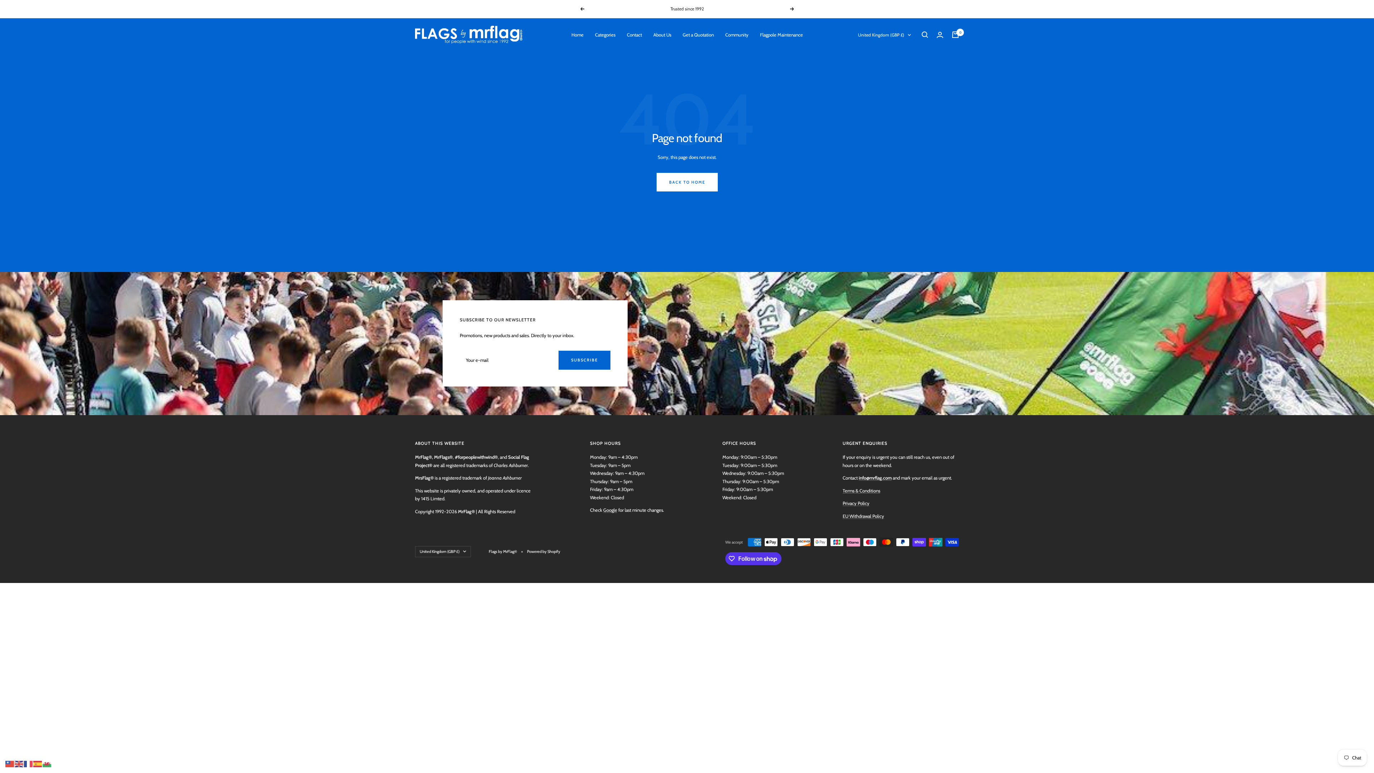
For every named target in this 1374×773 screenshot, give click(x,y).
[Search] (925, 34)
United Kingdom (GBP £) (881, 35)
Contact (634, 35)
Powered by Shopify (543, 551)
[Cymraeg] (47, 763)
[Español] (38, 763)
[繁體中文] (10, 763)
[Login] (940, 35)
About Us (662, 35)
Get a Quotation (698, 35)
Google (610, 510)
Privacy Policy (856, 503)
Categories (605, 35)
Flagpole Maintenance (781, 35)
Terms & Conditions (861, 491)
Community (737, 35)
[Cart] (955, 34)
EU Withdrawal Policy (863, 516)
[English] (19, 763)
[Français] (28, 763)
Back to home (687, 182)
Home (577, 35)
